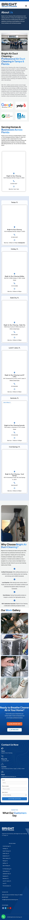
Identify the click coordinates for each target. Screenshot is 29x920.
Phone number (5, 786)
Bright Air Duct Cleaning (7, 135)
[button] (26, 6)
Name (3, 780)
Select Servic (5, 792)
